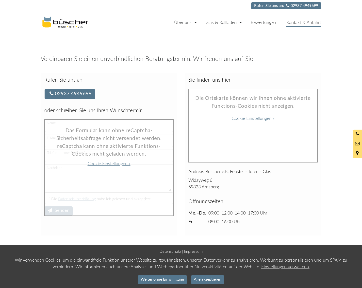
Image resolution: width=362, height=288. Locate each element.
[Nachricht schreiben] (357, 144)
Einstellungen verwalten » (285, 267)
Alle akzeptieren (207, 279)
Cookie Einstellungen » (109, 164)
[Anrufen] (357, 134)
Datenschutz (170, 251)
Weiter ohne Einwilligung (162, 279)
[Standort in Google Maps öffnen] (357, 153)
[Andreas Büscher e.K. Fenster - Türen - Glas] (75, 22)
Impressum (193, 251)
